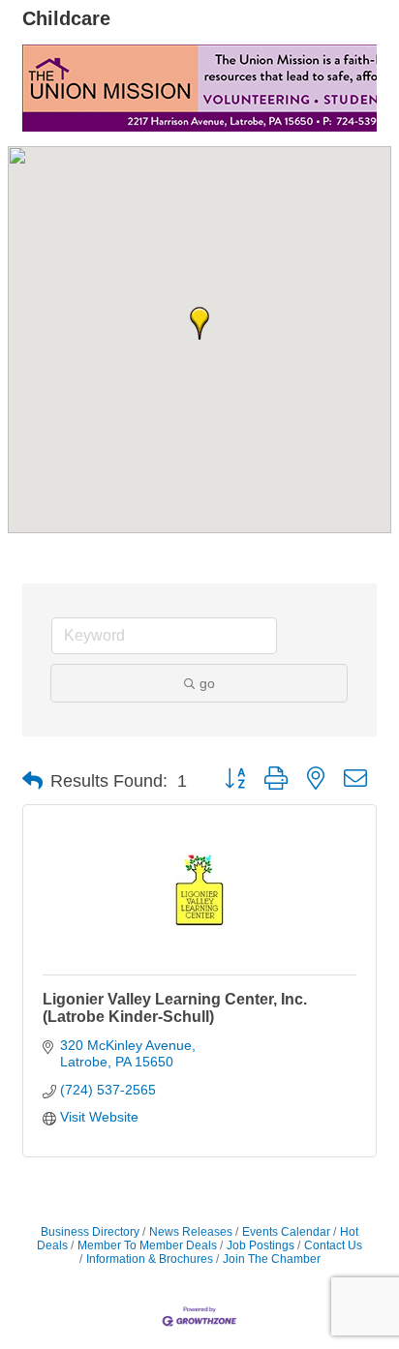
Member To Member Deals (147, 1245)
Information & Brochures (149, 1259)
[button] (199, 323)
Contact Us (333, 1245)
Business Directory (90, 1232)
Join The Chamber (272, 1259)
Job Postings (260, 1245)
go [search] (207, 683)
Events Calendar (286, 1232)
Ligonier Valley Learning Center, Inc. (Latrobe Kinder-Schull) (175, 1008)
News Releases (190, 1232)
